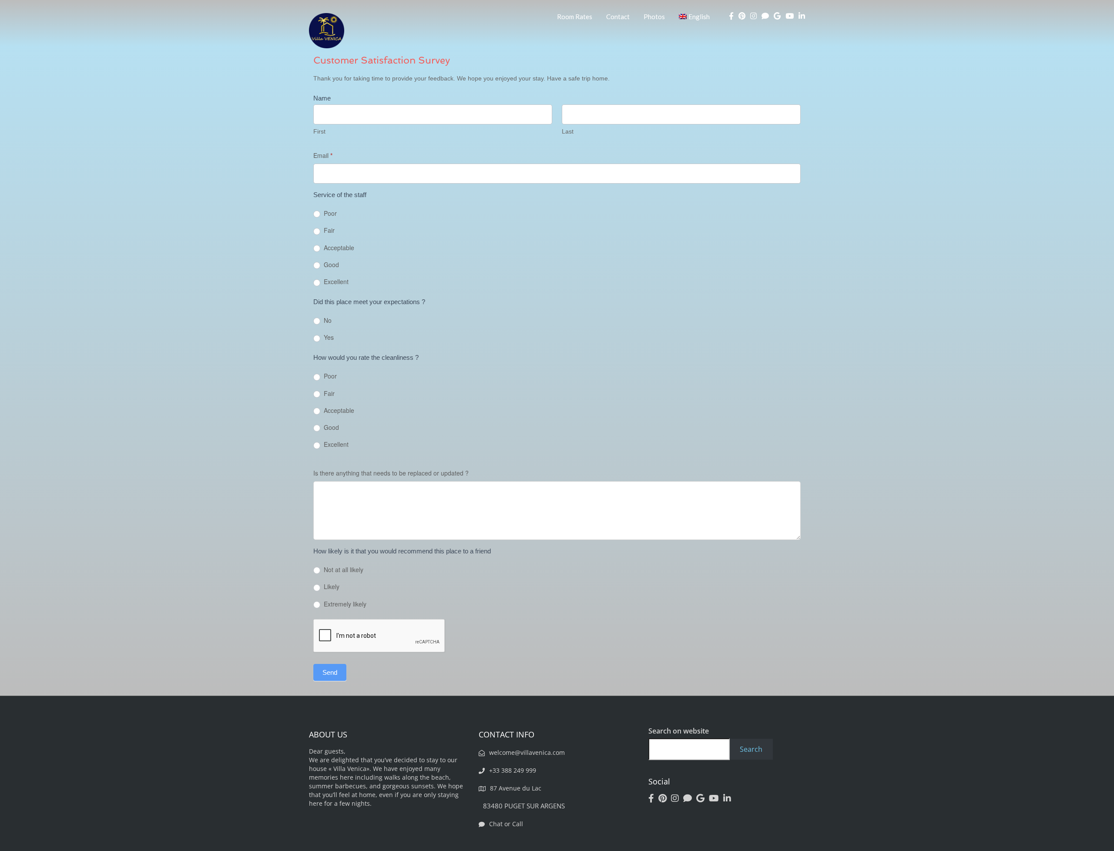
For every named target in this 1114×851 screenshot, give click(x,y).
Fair (328, 230)
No (327, 320)
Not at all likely (342, 570)
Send (329, 672)
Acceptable (338, 248)
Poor (329, 213)
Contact (618, 16)
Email (322, 155)
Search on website (678, 731)
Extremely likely (344, 604)
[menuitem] (694, 16)
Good (330, 265)
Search (751, 749)
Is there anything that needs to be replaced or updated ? (391, 473)
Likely (330, 587)
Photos (654, 16)
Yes (328, 337)
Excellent (335, 282)
